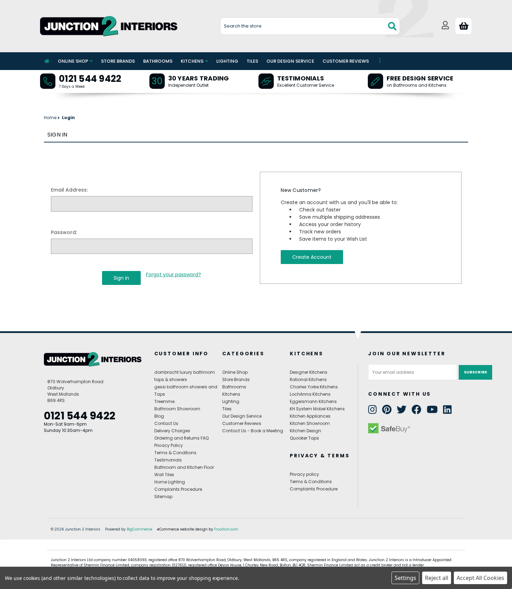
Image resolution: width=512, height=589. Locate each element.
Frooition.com (226, 529)
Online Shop (73, 61)
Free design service (420, 78)
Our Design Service (290, 61)
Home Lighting (169, 482)
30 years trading (198, 78)
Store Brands (118, 61)
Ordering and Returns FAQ (181, 438)
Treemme (164, 401)
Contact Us (166, 423)
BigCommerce (139, 529)
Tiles (252, 61)
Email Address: (69, 189)
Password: (64, 232)
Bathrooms (157, 61)
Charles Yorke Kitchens (314, 387)
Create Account (312, 257)
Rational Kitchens (308, 379)
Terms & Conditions (175, 453)
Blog (159, 416)
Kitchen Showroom (310, 423)
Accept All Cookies (480, 578)
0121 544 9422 (90, 78)
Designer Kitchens (308, 372)
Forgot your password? (173, 274)
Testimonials (300, 78)
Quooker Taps (304, 438)
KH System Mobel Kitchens (317, 409)
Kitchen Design (305, 431)
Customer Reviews (346, 61)
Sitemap (163, 496)
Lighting (227, 61)
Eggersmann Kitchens (313, 401)
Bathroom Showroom (177, 409)
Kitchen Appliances (310, 416)
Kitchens (192, 61)
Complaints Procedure (178, 489)
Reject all (436, 578)
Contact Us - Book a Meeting (252, 431)
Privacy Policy (168, 445)
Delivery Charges (172, 431)
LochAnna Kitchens (310, 394)
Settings (405, 578)
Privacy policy (304, 474)
